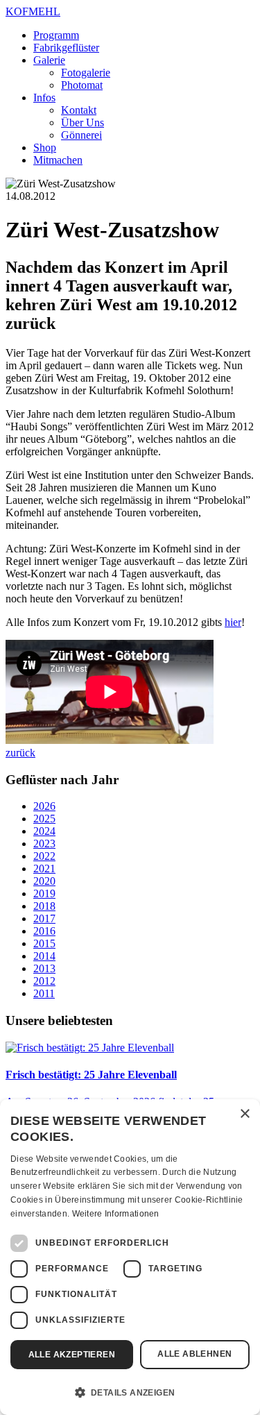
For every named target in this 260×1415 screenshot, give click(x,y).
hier (233, 622)
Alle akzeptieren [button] (71, 1354)
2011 (44, 993)
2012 (44, 981)
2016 (44, 931)
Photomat (82, 85)
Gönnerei (81, 135)
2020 (44, 881)
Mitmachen (58, 160)
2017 (44, 918)
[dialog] (130, 1257)
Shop (44, 147)
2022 (44, 856)
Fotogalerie (85, 72)
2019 (44, 893)
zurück (20, 753)
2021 (44, 868)
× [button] (244, 1114)
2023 (44, 843)
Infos (44, 97)
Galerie (49, 60)
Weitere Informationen (115, 1214)
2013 (44, 968)
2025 (44, 818)
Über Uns (82, 122)
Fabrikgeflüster (66, 47)
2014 (44, 956)
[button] (130, 1391)
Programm (56, 35)
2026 (44, 806)
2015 (44, 943)
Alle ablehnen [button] (194, 1354)
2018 (44, 906)
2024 (44, 831)
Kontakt (78, 110)
